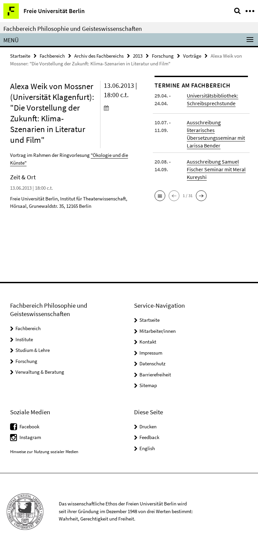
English (147, 448)
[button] (160, 195)
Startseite (20, 56)
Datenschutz (152, 363)
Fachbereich (52, 56)
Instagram (30, 437)
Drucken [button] (148, 426)
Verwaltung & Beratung (39, 372)
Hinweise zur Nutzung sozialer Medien (44, 451)
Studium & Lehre (32, 350)
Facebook (29, 426)
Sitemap (148, 385)
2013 (137, 56)
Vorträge (192, 56)
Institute (24, 339)
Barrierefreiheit (155, 374)
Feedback (149, 437)
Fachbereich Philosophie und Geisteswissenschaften (72, 28)
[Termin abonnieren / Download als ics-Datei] (124, 107)
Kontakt (147, 342)
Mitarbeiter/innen (157, 331)
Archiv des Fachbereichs (99, 56)
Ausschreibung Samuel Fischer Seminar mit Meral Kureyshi (216, 169)
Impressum (150, 353)
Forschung (163, 56)
